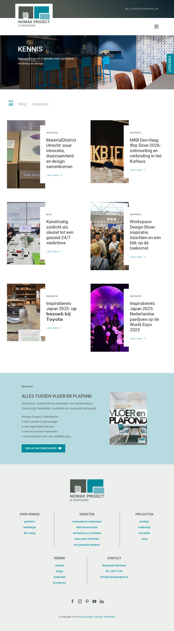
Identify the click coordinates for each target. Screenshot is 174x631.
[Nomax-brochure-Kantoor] (128, 393)
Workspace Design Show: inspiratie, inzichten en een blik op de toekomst (145, 235)
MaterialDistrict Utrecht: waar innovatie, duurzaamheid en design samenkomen (61, 153)
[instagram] (80, 601)
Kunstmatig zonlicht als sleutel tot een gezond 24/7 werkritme (59, 232)
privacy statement (105, 616)
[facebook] (72, 601)
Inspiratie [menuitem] (40, 104)
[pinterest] (87, 601)
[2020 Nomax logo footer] (87, 478)
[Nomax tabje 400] (168, 54)
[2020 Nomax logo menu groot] (34, 5)
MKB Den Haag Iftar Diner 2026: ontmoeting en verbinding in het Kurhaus (145, 151)
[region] (87, 62)
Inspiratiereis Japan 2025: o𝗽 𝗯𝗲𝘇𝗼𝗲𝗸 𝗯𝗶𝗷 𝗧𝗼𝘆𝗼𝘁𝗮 (61, 311)
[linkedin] (102, 601)
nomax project (86, 616)
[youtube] (94, 601)
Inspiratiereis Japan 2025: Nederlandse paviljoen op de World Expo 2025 (144, 316)
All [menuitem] (10, 104)
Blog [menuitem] (22, 104)
